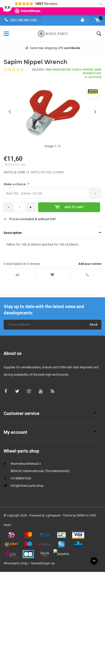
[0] (97, 20)
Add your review (89, 264)
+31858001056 (20, 478)
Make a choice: (16, 184)
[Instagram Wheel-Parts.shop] (28, 391)
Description (13, 233)
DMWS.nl (82, 515)
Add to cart (74, 207)
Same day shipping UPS (55, 48)
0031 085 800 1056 (23, 20)
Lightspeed (52, 515)
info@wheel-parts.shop (27, 485)
